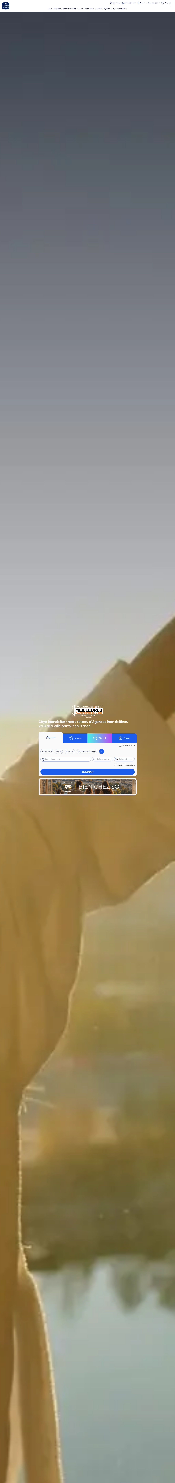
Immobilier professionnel (87, 751)
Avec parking (130, 765)
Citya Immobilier (118, 9)
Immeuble (69, 751)
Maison (59, 751)
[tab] (51, 737)
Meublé (120, 765)
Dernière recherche (128, 745)
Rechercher (88, 771)
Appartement (47, 751)
